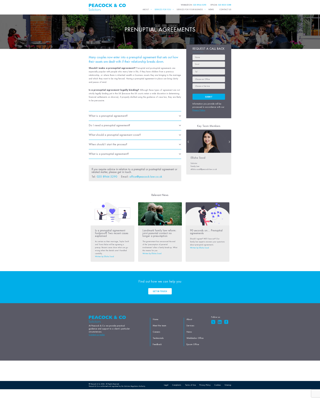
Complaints (176, 385)
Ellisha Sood (198, 158)
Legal (166, 385)
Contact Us (225, 9)
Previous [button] (188, 141)
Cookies (217, 385)
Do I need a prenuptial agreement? (109, 125)
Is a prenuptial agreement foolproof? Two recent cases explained (111, 233)
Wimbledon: (193, 5)
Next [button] (229, 141)
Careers (156, 332)
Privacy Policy (198, 110)
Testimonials (158, 338)
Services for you (163, 9)
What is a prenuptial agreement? (108, 116)
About (146, 9)
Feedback (157, 344)
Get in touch (160, 291)
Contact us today (97, 335)
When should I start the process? (108, 144)
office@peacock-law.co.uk (146, 176)
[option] (208, 152)
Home (155, 319)
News (211, 9)
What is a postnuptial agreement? (109, 154)
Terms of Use (190, 385)
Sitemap (228, 385)
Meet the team (159, 326)
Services (190, 326)
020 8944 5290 (107, 176)
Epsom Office (192, 344)
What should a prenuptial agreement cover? (115, 135)
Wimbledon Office (195, 338)
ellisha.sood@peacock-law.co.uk (204, 169)
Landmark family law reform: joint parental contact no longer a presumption (159, 233)
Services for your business (190, 9)
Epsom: (221, 5)
